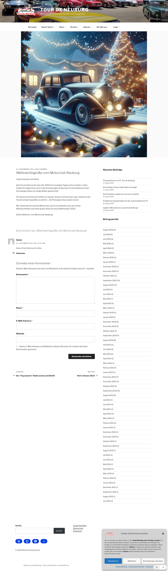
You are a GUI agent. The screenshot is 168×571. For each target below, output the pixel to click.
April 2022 (107, 469)
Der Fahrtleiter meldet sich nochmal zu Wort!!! (121, 194)
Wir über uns (102, 27)
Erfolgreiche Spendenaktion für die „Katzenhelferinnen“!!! (125, 201)
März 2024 (107, 363)
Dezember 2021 (109, 487)
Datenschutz (78, 528)
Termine (73, 27)
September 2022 (109, 446)
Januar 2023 (108, 427)
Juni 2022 (107, 460)
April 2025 (107, 303)
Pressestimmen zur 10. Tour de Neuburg (119, 180)
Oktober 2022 (108, 441)
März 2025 (107, 308)
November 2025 (109, 271)
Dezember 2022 (109, 432)
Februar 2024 (108, 368)
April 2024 (107, 358)
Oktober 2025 (108, 276)
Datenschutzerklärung (136, 566)
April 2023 (107, 414)
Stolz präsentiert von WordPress (56, 565)
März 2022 (107, 473)
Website (20, 333)
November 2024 (109, 326)
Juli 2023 (106, 400)
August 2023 (108, 395)
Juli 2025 (106, 289)
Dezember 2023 (109, 377)
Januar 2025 (108, 317)
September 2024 (110, 335)
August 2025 (108, 285)
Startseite (32, 27)
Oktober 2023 (108, 386)
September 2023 (110, 391)
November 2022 (109, 437)
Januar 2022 (108, 483)
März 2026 (107, 253)
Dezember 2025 (109, 266)
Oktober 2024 (108, 331)
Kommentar (22, 274)
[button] (163, 533)
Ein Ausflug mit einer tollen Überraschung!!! (120, 187)
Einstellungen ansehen (153, 561)
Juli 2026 (106, 234)
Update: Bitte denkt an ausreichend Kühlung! (120, 208)
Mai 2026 (107, 243)
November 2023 (109, 381)
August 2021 (108, 496)
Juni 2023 (107, 404)
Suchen (18, 526)
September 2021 (109, 492)
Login (115, 27)
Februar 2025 (108, 312)
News (61, 27)
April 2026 (107, 248)
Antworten (20, 253)
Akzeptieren (113, 561)
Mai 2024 (107, 354)
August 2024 (108, 340)
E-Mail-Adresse (24, 321)
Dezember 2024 (109, 322)
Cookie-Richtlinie (121, 566)
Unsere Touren (47, 27)
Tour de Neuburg (64, 9)
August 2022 (108, 450)
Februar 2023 (108, 423)
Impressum (149, 566)
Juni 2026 (107, 239)
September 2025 (110, 280)
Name (19, 308)
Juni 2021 (107, 501)
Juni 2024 (107, 349)
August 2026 (108, 230)
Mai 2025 (107, 299)
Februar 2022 (108, 478)
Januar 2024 (108, 372)
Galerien (86, 27)
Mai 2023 (107, 409)
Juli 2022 (106, 455)
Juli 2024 (106, 345)
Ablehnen (132, 561)
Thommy (43, 169)
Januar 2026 (108, 262)
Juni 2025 (107, 294)
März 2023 (107, 418)
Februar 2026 (108, 257)
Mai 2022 (107, 464)
